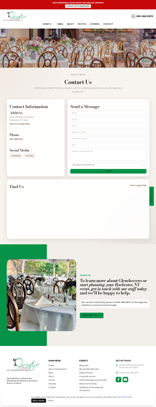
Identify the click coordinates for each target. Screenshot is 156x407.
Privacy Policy (126, 397)
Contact (108, 24)
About (70, 24)
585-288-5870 (144, 16)
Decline (51, 401)
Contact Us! (151, 196)
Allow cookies (39, 401)
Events (47, 24)
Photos (82, 24)
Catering (95, 24)
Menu (60, 24)
